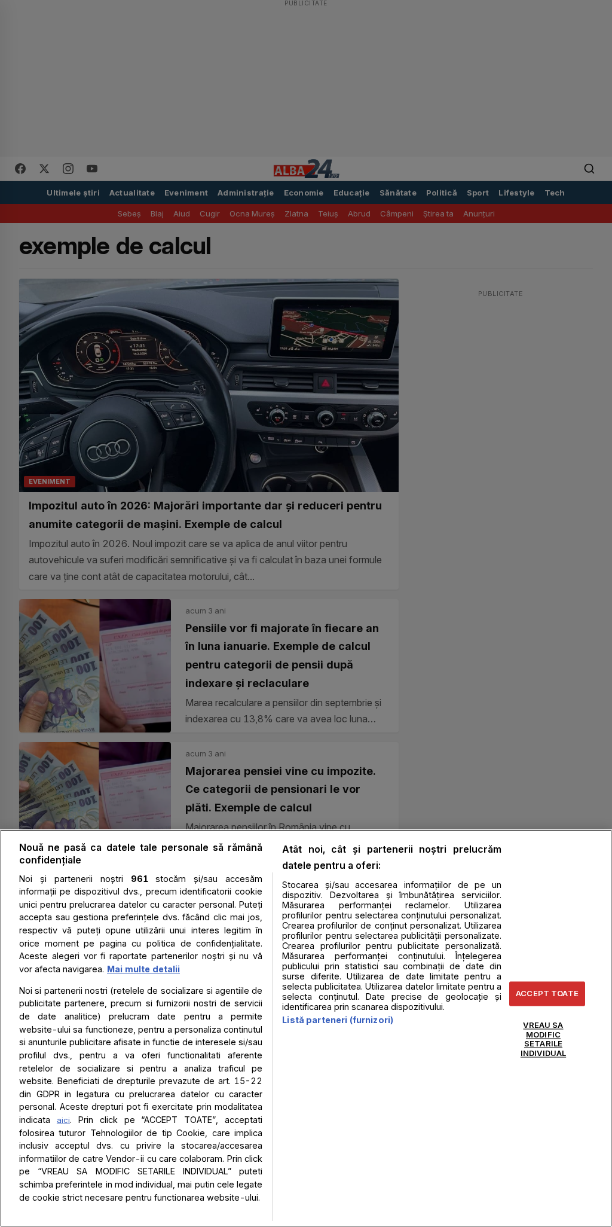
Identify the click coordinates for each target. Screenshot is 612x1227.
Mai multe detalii (143, 969)
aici (63, 1120)
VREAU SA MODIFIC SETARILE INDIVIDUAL (543, 1039)
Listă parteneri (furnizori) (337, 1020)
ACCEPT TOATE (547, 993)
